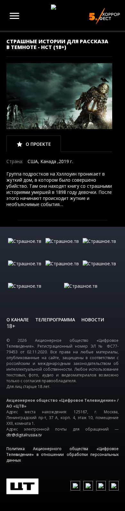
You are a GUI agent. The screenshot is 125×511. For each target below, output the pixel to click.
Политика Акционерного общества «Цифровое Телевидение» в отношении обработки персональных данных (62, 454)
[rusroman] (34, 292)
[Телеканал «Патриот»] (91, 292)
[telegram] (101, 485)
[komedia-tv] (62, 270)
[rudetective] (100, 270)
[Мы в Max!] (114, 485)
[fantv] (100, 247)
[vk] (75, 485)
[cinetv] (25, 247)
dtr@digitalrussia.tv (24, 435)
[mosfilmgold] (25, 270)
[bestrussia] (62, 247)
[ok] (88, 485)
